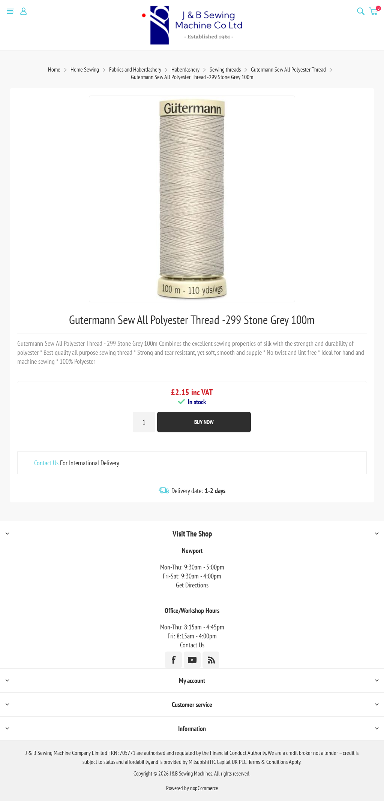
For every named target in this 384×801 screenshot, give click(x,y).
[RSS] (210, 660)
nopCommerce (204, 788)
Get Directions (192, 585)
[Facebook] (173, 660)
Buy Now (204, 422)
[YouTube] (192, 660)
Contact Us (46, 463)
